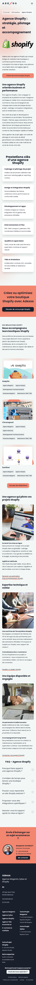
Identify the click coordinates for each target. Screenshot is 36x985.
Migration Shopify (7, 950)
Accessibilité (29, 980)
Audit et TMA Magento (26, 922)
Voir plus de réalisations (18, 485)
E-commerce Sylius (25, 932)
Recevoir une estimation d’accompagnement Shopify (12, 577)
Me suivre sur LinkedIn (24, 853)
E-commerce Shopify (8, 947)
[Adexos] (9, 3)
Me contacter (23, 858)
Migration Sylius (24, 934)
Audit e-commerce (7, 957)
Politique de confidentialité (10, 980)
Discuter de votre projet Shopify (18, 309)
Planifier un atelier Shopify (11, 669)
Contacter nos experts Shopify (13, 755)
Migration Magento (25, 920)
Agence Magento (8, 912)
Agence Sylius (7, 915)
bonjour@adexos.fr (7, 899)
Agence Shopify (8, 918)
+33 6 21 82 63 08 (23, 851)
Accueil (7, 12)
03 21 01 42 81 (5, 902)
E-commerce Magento (26, 917)
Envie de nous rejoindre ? (18, 972)
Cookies (22, 980)
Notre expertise (16, 12)
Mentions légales (23, 977)
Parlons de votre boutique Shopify (18, 76)
